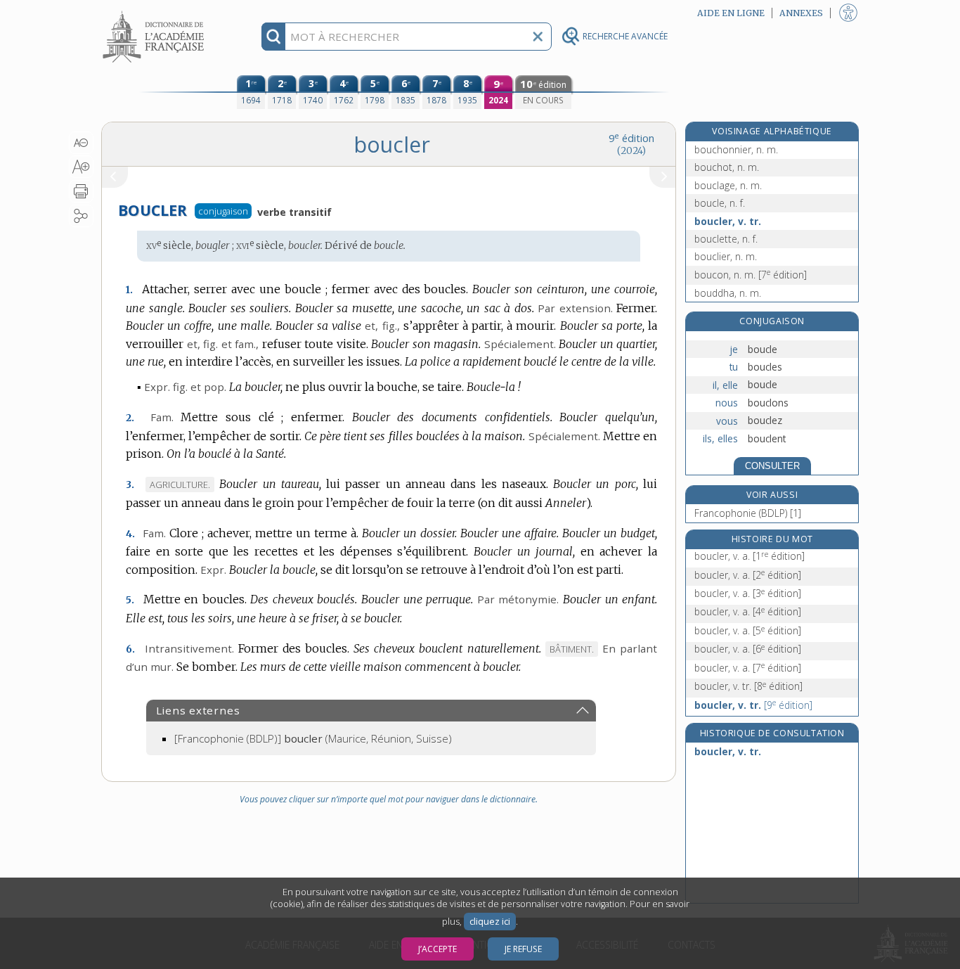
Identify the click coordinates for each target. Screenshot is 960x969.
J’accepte (437, 949)
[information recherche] (273, 37)
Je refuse (523, 949)
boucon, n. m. (750, 274)
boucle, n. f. (719, 203)
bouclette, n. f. (726, 238)
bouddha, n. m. (727, 293)
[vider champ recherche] (538, 37)
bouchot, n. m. (726, 167)
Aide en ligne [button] (731, 13)
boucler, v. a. (749, 556)
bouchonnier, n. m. (736, 149)
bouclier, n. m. (725, 256)
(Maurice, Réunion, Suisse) (313, 738)
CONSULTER (772, 466)
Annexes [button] (801, 13)
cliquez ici (489, 922)
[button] (81, 142)
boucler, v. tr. (727, 221)
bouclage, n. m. (728, 185)
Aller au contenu (155, 12)
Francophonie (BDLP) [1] (747, 513)
